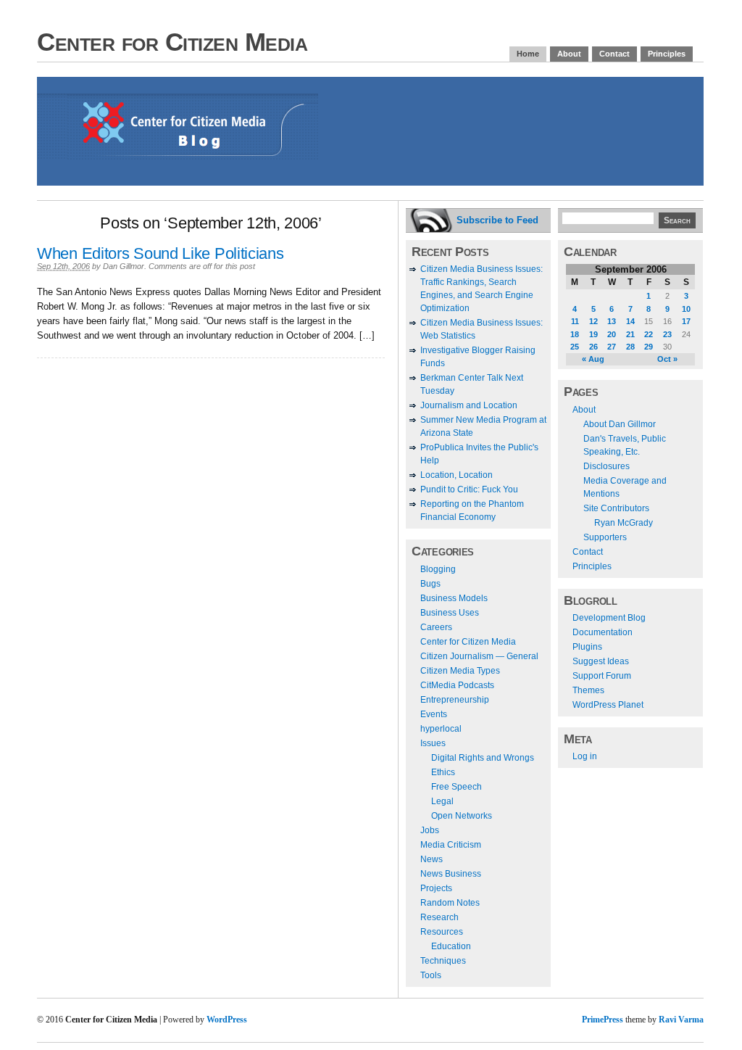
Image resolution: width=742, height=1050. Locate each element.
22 (648, 334)
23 (667, 334)
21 (630, 334)
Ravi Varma (681, 1019)
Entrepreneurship (454, 700)
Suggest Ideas (600, 661)
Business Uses (449, 613)
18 (574, 334)
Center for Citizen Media (172, 42)
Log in (584, 756)
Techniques (443, 961)
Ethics (443, 772)
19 (593, 334)
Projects (436, 888)
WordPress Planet (607, 705)
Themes (588, 690)
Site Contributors (616, 508)
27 (611, 346)
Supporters (605, 537)
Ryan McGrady (623, 523)
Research (439, 917)
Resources (441, 932)
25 (574, 346)
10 (686, 309)
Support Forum (601, 676)
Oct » (667, 359)
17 (686, 321)
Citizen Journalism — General (479, 656)
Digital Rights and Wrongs (482, 758)
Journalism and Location (468, 405)
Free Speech (456, 787)
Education (451, 946)
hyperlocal (441, 729)
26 (593, 346)
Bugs (430, 584)
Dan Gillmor (123, 266)
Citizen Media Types (460, 671)
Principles (666, 53)
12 (593, 321)
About (569, 53)
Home (528, 53)
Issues (433, 743)
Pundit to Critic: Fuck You (469, 489)
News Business (450, 874)
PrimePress (602, 1019)
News (431, 859)
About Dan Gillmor (619, 424)
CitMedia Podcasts (457, 685)
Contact (614, 53)
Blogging (438, 569)
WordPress (227, 1019)
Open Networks (461, 816)
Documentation (602, 632)
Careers (436, 627)
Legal (442, 801)
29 (648, 346)
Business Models (454, 598)
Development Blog (609, 618)
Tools (430, 975)
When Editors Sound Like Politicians (160, 253)
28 (630, 346)
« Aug (593, 359)
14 (630, 321)
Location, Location (456, 475)
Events (433, 714)
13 (611, 321)
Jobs (429, 830)
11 (575, 321)
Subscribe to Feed (497, 220)
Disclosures (606, 466)
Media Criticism (450, 845)
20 (611, 334)
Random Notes (450, 903)
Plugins (587, 647)
